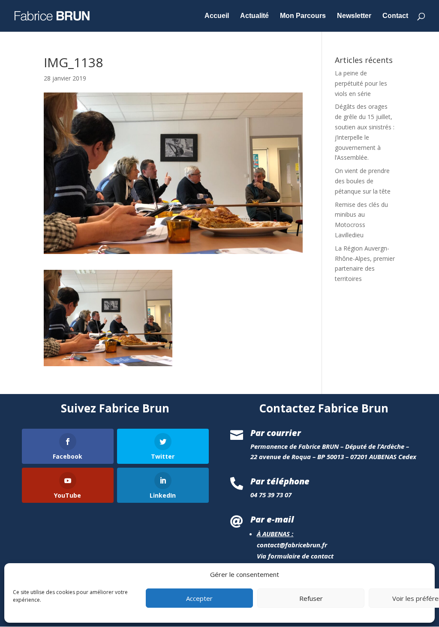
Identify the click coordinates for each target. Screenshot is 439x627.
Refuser (311, 598)
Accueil (216, 16)
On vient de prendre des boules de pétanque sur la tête (363, 181)
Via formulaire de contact (295, 556)
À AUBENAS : (275, 533)
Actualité (254, 16)
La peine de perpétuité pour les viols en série (361, 83)
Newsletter (354, 16)
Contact (395, 16)
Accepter (199, 598)
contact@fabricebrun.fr (292, 544)
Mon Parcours (303, 16)
